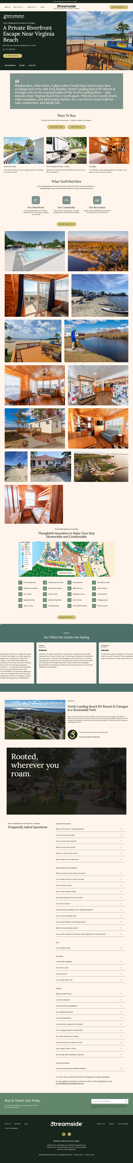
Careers (111, 1124)
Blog (26, 1124)
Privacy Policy (78, 1155)
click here (105, 1077)
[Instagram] (69, 1134)
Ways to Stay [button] (18, 7)
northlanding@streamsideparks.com (70, 1083)
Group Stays (101, 1124)
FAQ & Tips (32, 65)
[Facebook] (63, 1134)
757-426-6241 (99, 1081)
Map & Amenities (10, 65)
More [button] (42, 7)
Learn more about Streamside (89, 737)
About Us (8, 7)
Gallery (22, 65)
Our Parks (17, 1124)
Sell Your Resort (123, 1124)
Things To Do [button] (31, 7)
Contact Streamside (11, 1128)
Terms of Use (89, 1155)
